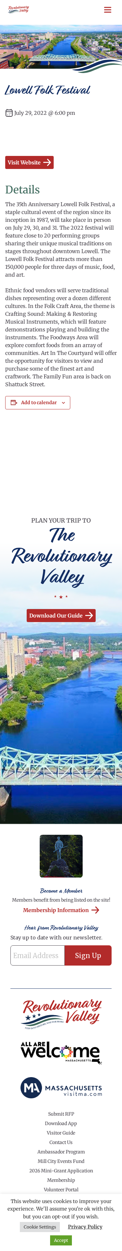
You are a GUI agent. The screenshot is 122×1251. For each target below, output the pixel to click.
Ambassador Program (61, 1152)
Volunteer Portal (61, 1190)
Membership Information (56, 910)
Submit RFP (61, 1114)
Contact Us (61, 1142)
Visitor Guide (61, 1133)
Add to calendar (39, 402)
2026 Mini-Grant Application (61, 1171)
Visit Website (24, 162)
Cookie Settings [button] (40, 1227)
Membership (61, 1180)
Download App (61, 1123)
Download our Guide (56, 615)
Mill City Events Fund (61, 1161)
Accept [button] (61, 1240)
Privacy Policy (85, 1227)
